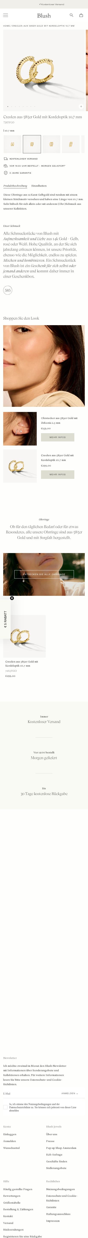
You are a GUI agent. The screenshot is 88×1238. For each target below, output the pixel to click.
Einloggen (9, 1134)
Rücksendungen (13, 1229)
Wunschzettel (11, 1148)
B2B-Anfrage (54, 1154)
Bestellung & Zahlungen (18, 1209)
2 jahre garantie (20, 173)
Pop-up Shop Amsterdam (61, 1148)
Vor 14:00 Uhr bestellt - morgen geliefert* (38, 166)
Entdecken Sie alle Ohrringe (44, 574)
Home (6, 26)
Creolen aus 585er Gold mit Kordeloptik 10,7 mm (21, 663)
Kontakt (8, 1216)
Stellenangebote (56, 1168)
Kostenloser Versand (46, 4)
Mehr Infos (58, 437)
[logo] (44, 15)
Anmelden (9, 1141)
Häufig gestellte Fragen (17, 1189)
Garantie (51, 1207)
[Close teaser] (12, 598)
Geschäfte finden (56, 1161)
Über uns (51, 1134)
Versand (8, 1223)
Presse (50, 1141)
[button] (5, 619)
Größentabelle (12, 1202)
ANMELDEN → (70, 1093)
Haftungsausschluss (58, 1214)
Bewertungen (11, 1195)
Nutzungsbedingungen (60, 1189)
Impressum (53, 1220)
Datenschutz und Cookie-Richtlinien (61, 1198)
